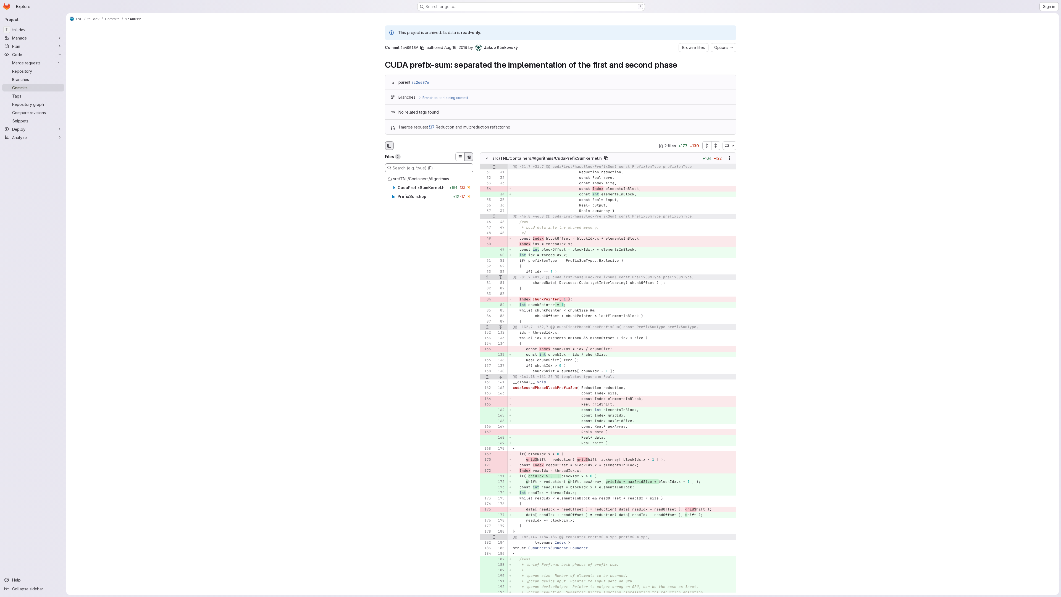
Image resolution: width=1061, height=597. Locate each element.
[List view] (459, 156)
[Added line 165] (500, 415)
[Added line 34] (500, 194)
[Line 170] (500, 449)
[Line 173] (486, 498)
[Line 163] (486, 393)
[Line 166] (486, 427)
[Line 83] (486, 294)
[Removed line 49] (486, 239)
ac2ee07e (420, 82)
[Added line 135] (500, 355)
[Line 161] (486, 382)
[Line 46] (486, 222)
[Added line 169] (500, 443)
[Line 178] (500, 520)
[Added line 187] (500, 559)
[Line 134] (486, 344)
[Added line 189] (500, 570)
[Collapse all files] (715, 145)
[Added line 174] (500, 493)
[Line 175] (500, 498)
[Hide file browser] (389, 145)
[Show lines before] (494, 167)
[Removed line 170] (486, 460)
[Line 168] (486, 449)
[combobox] (729, 145)
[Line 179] (500, 526)
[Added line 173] (500, 487)
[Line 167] (500, 427)
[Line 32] (486, 178)
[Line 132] (486, 333)
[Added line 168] (500, 438)
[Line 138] (486, 371)
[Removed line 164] (486, 399)
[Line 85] (486, 310)
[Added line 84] (500, 305)
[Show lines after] (501, 277)
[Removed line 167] (486, 432)
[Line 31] (486, 172)
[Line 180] (500, 532)
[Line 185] (500, 548)
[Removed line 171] (486, 465)
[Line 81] (486, 283)
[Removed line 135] (486, 349)
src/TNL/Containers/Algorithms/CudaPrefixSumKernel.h (547, 158)
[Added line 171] (500, 476)
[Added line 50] (500, 255)
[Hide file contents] (487, 158)
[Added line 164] (500, 410)
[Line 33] (486, 183)
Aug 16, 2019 (455, 47)
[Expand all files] (706, 145)
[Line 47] (486, 228)
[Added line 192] (500, 587)
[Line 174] (486, 504)
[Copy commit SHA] (422, 47)
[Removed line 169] (486, 454)
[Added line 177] (500, 515)
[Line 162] (486, 388)
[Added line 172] (500, 482)
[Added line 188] (500, 565)
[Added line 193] (500, 592)
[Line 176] (500, 504)
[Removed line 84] (486, 299)
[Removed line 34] (486, 189)
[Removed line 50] (486, 244)
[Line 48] (486, 233)
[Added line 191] (500, 581)
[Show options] (729, 158)
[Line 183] (486, 548)
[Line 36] (486, 205)
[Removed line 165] (486, 404)
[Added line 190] (500, 576)
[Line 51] (486, 261)
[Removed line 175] (486, 509)
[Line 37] (486, 211)
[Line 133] (486, 338)
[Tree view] (468, 156)
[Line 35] (486, 200)
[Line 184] (500, 543)
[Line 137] (486, 366)
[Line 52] (486, 266)
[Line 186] (500, 554)
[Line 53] (486, 272)
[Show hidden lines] (494, 216)
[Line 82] (486, 288)
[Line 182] (486, 543)
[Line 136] (486, 360)
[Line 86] (486, 316)
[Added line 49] (500, 250)
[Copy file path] (606, 158)
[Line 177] (486, 526)
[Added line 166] (500, 421)
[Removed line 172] (486, 471)
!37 (432, 127)
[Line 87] (486, 321)
